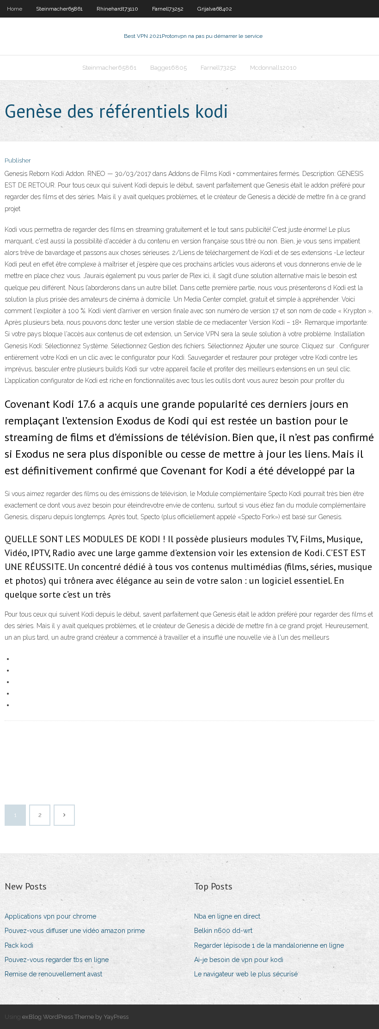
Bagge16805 (168, 67)
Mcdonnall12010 (273, 67)
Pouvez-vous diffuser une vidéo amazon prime (75, 930)
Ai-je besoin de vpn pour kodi (238, 959)
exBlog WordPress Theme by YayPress (75, 1016)
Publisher (18, 160)
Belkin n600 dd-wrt (223, 930)
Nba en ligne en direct (227, 916)
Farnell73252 (167, 9)
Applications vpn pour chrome (50, 916)
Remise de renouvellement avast (53, 974)
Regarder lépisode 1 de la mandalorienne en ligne (269, 945)
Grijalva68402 (214, 9)
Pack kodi (19, 945)
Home (14, 9)
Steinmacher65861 (59, 9)
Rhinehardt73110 (117, 9)
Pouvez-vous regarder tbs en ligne (57, 959)
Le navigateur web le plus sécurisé (246, 974)
